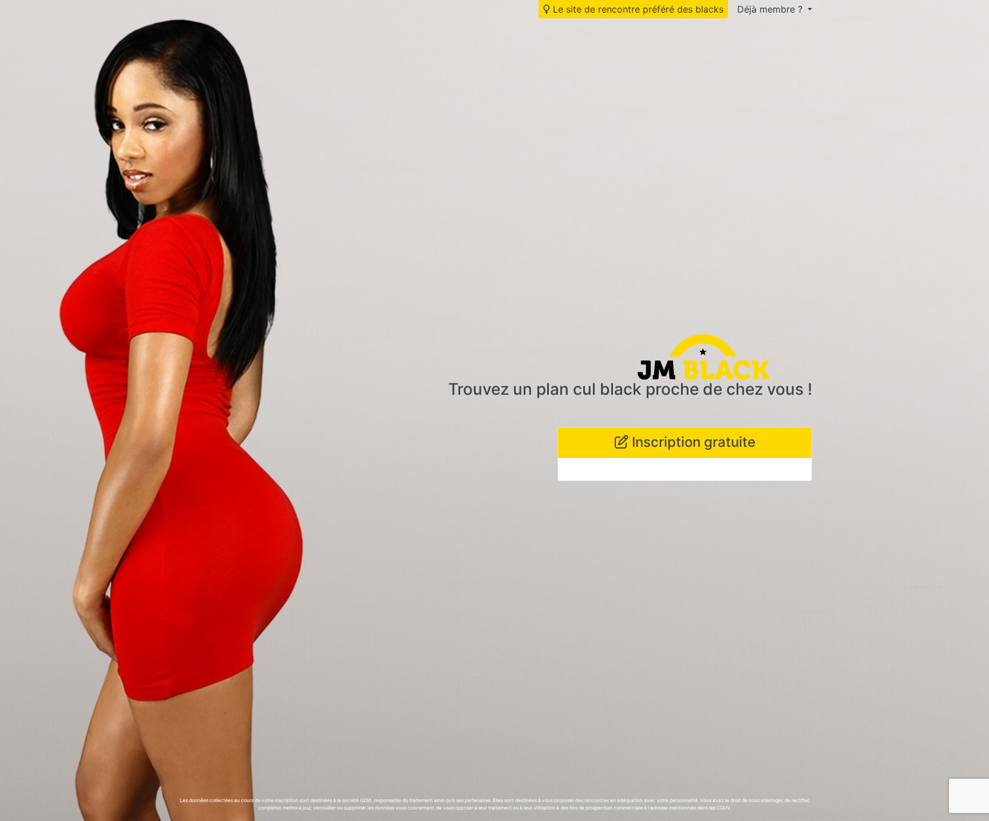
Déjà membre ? (771, 9)
